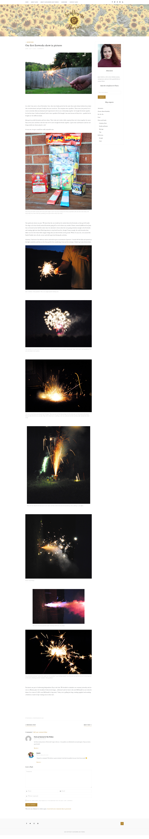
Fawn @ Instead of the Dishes (43, 737)
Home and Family (102, 120)
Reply (37, 748)
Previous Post (31, 724)
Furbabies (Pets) (103, 123)
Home (26, 2)
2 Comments (40, 48)
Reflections (100, 135)
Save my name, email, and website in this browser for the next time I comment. (50, 800)
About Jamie (34, 2)
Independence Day (38, 718)
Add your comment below (40, 732)
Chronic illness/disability (104, 111)
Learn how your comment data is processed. (59, 809)
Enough (101, 138)
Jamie (26, 48)
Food (99, 117)
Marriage (101, 129)
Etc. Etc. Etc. (101, 114)
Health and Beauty (103, 126)
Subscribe (64, 2)
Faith (100, 141)
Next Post (87, 724)
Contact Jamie (74, 2)
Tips (100, 132)
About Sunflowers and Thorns (50, 2)
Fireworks (29, 718)
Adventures (30, 42)
